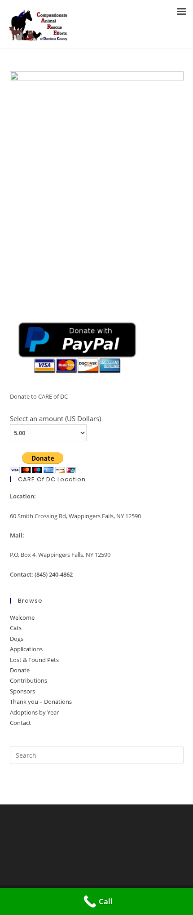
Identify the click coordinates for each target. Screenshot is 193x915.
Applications (26, 649)
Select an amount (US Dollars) (55, 418)
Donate (20, 670)
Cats (16, 628)
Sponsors (22, 691)
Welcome (22, 617)
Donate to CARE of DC (39, 396)
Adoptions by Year (34, 712)
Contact (20, 723)
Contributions (28, 680)
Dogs (16, 639)
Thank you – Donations (41, 701)
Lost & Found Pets (34, 660)
